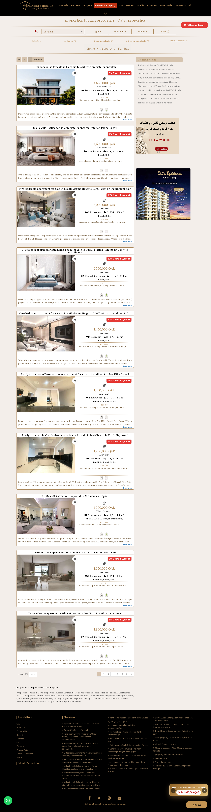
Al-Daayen (70, 41)
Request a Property (105, 5)
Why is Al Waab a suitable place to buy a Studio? (159, 78)
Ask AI (197, 804)
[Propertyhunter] (120, 798)
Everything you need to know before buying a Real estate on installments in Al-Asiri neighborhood (159, 99)
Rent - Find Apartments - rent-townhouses (129, 717)
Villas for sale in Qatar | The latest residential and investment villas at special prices (81, 775)
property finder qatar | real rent (169, 754)
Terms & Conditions (25, 753)
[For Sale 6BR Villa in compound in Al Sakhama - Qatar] (46, 516)
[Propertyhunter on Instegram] (109, 798)
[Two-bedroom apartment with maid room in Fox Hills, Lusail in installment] (46, 633)
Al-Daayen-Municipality (137, 41)
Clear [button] (164, 31)
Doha (36, 41)
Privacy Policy (23, 750)
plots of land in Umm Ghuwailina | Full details (159, 90)
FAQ (19, 742)
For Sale (63, 5)
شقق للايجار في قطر (118, 721)
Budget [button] (142, 31)
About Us (21, 727)
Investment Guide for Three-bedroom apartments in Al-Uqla (159, 94)
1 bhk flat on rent (163, 762)
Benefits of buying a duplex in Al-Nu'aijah (157, 82)
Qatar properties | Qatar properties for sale (129, 745)
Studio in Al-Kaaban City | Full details (155, 65)
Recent (20, 735)
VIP (121, 5)
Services (130, 5)
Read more (127, 120)
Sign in (19, 757)
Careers (20, 746)
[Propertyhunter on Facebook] (90, 798)
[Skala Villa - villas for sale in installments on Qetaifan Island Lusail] (46, 148)
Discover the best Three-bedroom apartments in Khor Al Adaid (159, 86)
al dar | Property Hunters (166, 744)
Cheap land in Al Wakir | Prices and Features (159, 74)
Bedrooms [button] (119, 31)
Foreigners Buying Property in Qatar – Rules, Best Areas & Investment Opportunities (80, 737)
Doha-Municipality (103, 41)
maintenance (161, 758)
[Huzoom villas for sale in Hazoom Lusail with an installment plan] (46, 87)
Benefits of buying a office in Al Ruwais (156, 69)
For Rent (76, 5)
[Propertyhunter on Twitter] (99, 798)
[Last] (131, 674)
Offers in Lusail (195, 24)
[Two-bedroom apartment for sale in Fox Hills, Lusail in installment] (46, 573)
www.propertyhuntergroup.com (114, 804)
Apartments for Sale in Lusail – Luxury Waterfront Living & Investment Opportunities (80, 746)
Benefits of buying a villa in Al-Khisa (155, 103)
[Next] (127, 674)
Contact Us (22, 731)
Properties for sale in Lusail (76, 730)
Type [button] (96, 31)
